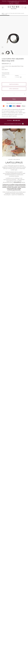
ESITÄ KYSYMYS (14, 84)
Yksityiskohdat (5, 73)
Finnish (17, 3)
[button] (3, 7)
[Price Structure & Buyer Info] (10, 63)
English (11, 3)
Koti (3, 13)
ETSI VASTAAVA (14, 88)
